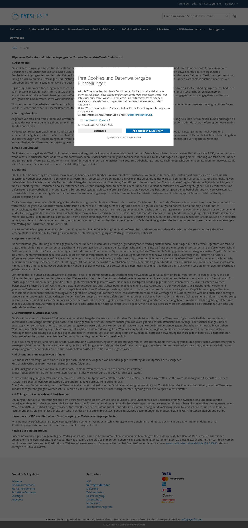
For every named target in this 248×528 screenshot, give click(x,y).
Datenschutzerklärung (140, 114)
